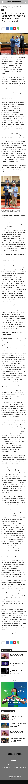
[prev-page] (2, 676)
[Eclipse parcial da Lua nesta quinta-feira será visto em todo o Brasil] (5, 671)
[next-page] (5, 676)
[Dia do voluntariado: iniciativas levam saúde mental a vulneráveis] (5, 740)
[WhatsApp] (18, 28)
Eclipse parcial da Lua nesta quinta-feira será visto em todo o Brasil (18, 670)
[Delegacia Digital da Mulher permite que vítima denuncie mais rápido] (5, 656)
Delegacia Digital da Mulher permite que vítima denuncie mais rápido (17, 656)
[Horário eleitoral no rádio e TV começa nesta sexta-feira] (5, 663)
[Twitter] (11, 28)
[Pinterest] (14, 28)
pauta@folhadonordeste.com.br (14, 778)
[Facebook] (7, 28)
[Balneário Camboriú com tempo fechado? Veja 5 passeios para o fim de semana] (5, 725)
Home (2, 6)
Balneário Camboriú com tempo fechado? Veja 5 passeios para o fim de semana (18, 725)
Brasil (6, 6)
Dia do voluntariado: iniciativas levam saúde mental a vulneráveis (17, 740)
